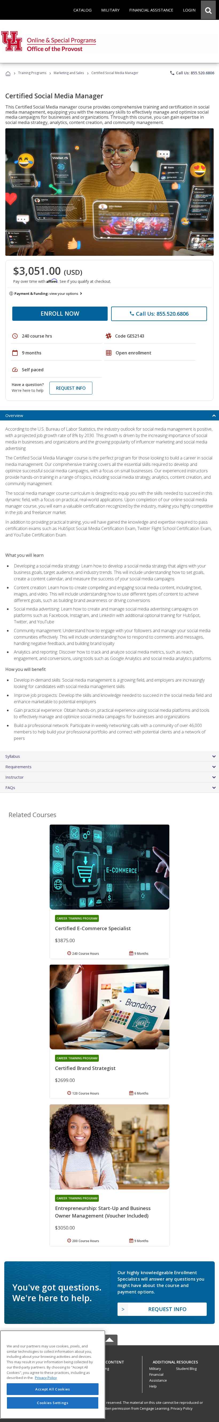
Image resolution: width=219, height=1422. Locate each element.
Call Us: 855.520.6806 (192, 73)
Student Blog (186, 1368)
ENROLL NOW (60, 313)
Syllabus (12, 756)
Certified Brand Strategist (85, 1068)
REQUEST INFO (71, 388)
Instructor (14, 777)
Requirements (18, 766)
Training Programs (32, 73)
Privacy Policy (182, 1408)
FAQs (10, 787)
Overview (14, 415)
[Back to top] (109, 1360)
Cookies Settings (52, 1402)
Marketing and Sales (69, 73)
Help (153, 1386)
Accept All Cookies (52, 1389)
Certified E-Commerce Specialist (93, 928)
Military (155, 1368)
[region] (52, 1374)
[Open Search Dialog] (208, 10)
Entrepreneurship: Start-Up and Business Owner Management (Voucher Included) (103, 1212)
